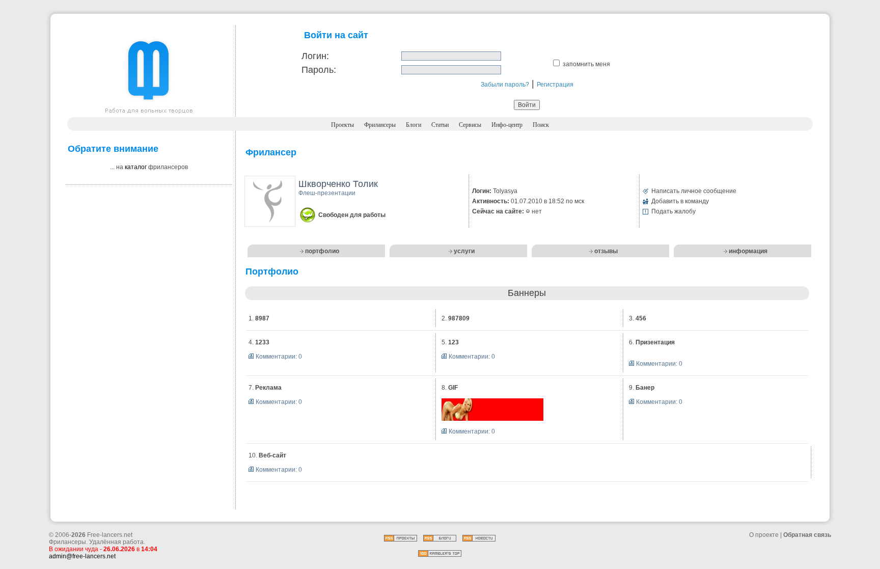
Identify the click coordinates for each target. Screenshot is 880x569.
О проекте (764, 534)
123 (453, 342)
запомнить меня (586, 64)
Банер (645, 387)
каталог (136, 167)
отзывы (606, 251)
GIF (453, 387)
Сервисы (470, 124)
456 (641, 318)
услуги (464, 251)
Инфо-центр (506, 124)
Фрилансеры (380, 124)
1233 (262, 342)
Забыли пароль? (505, 84)
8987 (262, 318)
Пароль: (318, 70)
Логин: (315, 56)
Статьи (440, 124)
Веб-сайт (272, 455)
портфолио (322, 251)
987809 (459, 318)
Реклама (268, 387)
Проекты (342, 124)
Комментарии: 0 (279, 356)
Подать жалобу (673, 211)
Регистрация (555, 84)
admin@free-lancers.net (82, 556)
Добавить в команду (680, 201)
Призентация (655, 342)
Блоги (413, 124)
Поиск (541, 124)
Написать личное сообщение (693, 191)
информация (748, 251)
